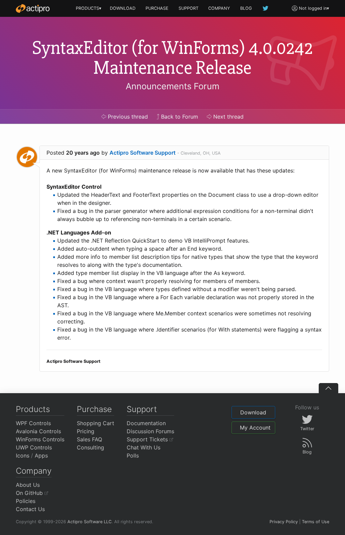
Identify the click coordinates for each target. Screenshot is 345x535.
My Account (255, 427)
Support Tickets (148, 439)
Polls (133, 455)
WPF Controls (33, 423)
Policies (25, 501)
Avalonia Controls (38, 431)
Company (34, 471)
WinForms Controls (40, 439)
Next (228, 116)
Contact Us (30, 509)
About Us (28, 484)
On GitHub (30, 493)
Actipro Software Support (142, 152)
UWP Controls (34, 447)
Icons (22, 455)
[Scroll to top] (328, 388)
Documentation (146, 423)
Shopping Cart (95, 423)
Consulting (90, 447)
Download (253, 412)
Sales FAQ (89, 439)
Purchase (94, 409)
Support (142, 409)
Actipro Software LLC (89, 521)
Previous (127, 116)
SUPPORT (188, 8)
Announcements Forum (172, 86)
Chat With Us (143, 447)
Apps (41, 455)
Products (33, 409)
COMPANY (219, 8)
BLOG (246, 8)
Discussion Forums (150, 431)
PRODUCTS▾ (88, 8)
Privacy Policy (284, 521)
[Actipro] (33, 8)
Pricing (85, 431)
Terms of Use (315, 521)
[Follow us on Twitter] (266, 8)
